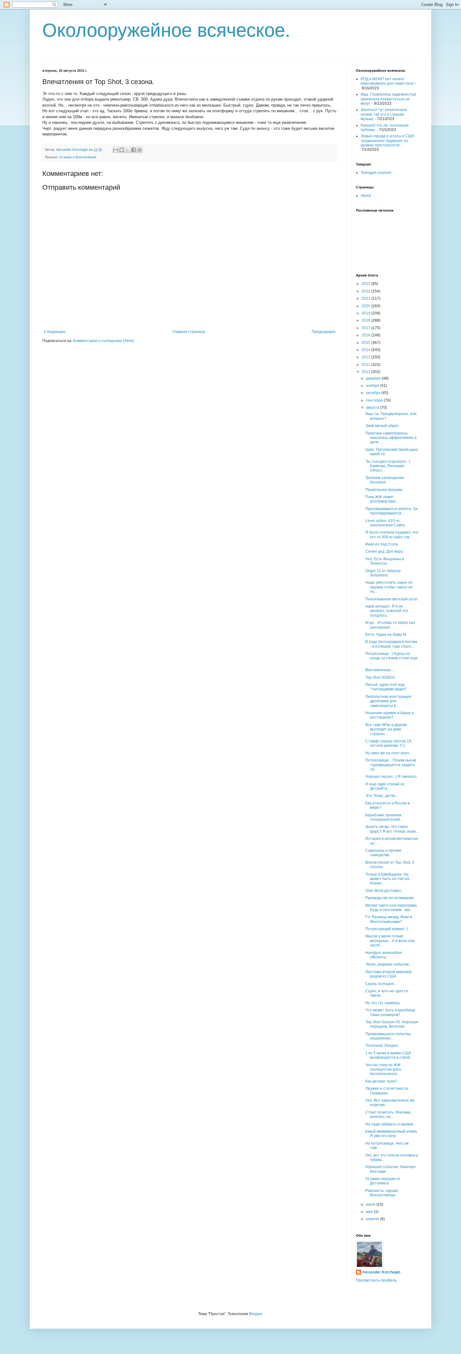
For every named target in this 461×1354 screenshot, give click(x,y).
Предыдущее (324, 331)
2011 (366, 372)
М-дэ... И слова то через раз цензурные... (390, 624)
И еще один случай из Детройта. (385, 786)
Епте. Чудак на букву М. (386, 634)
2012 (366, 364)
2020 (366, 306)
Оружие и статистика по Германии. (386, 1090)
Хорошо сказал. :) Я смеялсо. (391, 776)
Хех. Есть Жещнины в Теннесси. (384, 561)
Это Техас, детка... (381, 795)
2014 (366, 350)
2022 (366, 291)
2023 (366, 284)
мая (370, 1211)
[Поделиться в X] (128, 150)
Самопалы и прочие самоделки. (383, 852)
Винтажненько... (379, 670)
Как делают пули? (381, 1081)
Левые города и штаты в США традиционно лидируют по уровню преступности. (387, 140)
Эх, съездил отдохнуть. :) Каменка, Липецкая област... (387, 466)
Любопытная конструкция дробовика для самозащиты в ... (388, 701)
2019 (366, 313)
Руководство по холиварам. (389, 898)
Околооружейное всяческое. (166, 30)
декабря (374, 378)
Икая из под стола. (382, 544)
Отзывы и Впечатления (77, 157)
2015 (366, 342)
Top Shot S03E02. (380, 677)
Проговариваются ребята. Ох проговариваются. (391, 511)
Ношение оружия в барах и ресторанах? (389, 715)
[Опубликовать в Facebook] (133, 150)
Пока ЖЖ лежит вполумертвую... (382, 499)
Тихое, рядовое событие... (388, 964)
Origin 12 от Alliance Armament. (383, 573)
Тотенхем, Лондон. (382, 1045)
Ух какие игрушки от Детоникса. (382, 1181)
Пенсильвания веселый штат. (391, 599)
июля (371, 1204)
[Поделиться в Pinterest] (139, 150)
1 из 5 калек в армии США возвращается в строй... (389, 1055)
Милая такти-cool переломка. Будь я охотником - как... (391, 907)
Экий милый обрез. (382, 426)
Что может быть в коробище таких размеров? (390, 1012)
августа (373, 407)
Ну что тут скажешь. (383, 1003)
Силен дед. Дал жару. (384, 551)
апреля (373, 1219)
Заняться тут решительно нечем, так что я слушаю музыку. (384, 114)
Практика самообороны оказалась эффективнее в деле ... (390, 438)
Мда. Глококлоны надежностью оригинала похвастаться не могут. (388, 99)
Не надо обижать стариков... (390, 1124)
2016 (366, 335)
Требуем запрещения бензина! (384, 480)
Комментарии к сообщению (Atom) (103, 341)
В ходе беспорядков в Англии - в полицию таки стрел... (391, 644)
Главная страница (188, 331)
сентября (375, 400)
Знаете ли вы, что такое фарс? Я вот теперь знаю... (392, 829)
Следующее (55, 331)
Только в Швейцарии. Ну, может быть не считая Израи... (387, 879)
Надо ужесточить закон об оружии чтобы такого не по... (389, 587)
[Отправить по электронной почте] (116, 150)
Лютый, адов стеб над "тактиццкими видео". (386, 686)
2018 (366, 320)
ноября (373, 385)
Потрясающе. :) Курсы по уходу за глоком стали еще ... (391, 658)
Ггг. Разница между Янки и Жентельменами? (388, 919)
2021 (366, 298)
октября (373, 393)
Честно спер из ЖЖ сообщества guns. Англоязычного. (383, 1069)
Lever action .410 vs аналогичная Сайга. (385, 523)
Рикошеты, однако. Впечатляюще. (382, 1192)
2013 (366, 357)
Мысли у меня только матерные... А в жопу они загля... (390, 940)
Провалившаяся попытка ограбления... (388, 1036)
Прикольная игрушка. (384, 489)
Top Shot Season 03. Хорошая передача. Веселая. (391, 1024)
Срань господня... (381, 984)
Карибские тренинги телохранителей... (384, 817)
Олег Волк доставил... (384, 890)
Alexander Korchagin (381, 1272)
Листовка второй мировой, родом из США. (388, 974)
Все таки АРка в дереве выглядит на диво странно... (386, 729)
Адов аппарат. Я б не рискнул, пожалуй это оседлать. (386, 611)
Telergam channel (376, 173)
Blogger (255, 1314)
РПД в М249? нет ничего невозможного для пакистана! (387, 81)
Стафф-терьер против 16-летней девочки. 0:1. (388, 743)
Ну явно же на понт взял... (388, 753)
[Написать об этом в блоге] (122, 150)
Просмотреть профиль (376, 1280)
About (366, 195)
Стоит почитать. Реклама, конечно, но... (388, 1114)
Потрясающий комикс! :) (386, 929)
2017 (366, 328)
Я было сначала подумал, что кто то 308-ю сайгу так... (391, 534)
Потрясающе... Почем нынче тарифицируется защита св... (390, 765)
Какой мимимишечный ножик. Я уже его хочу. (391, 1133)
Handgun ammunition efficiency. (383, 955)
